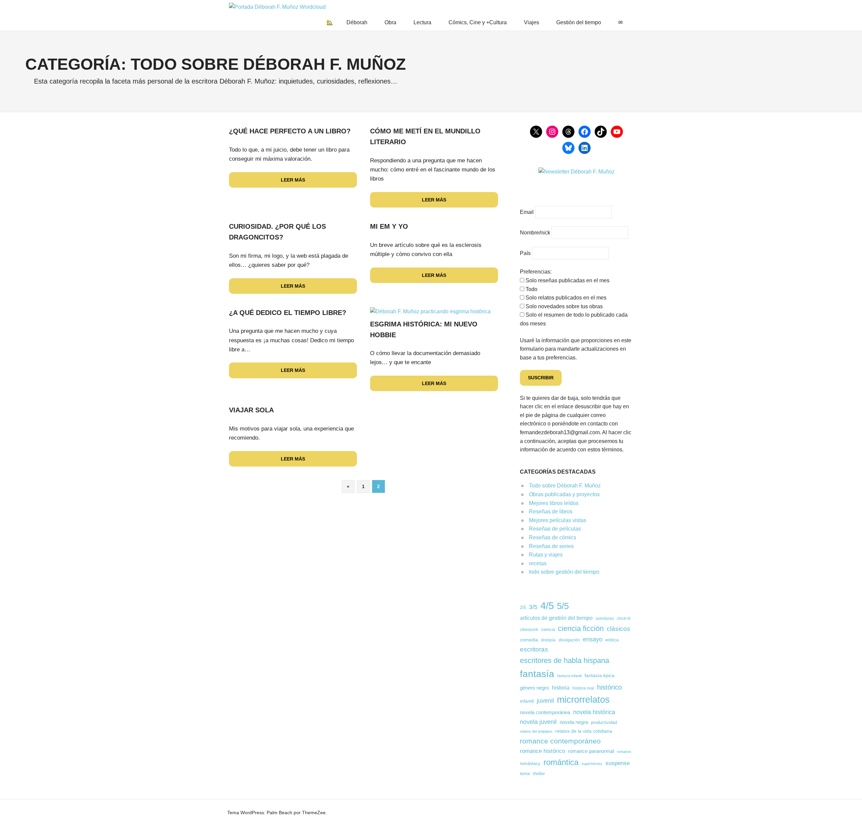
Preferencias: (536, 272)
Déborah (356, 22)
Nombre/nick (535, 232)
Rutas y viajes (546, 555)
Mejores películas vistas (557, 520)
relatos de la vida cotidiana (583, 731)
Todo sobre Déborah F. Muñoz (565, 485)
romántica (560, 762)
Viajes (531, 22)
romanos (624, 752)
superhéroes (592, 764)
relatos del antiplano (536, 731)
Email (527, 212)
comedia (529, 639)
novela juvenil (538, 722)
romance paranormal (591, 751)
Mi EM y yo (389, 226)
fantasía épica (600, 675)
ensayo (592, 639)
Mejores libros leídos (553, 503)
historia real (583, 688)
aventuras (605, 618)
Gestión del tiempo (578, 22)
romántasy (530, 763)
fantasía (537, 673)
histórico (609, 687)
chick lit (623, 618)
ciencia (548, 629)
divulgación (569, 640)
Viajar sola (251, 410)
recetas (537, 563)
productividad (604, 722)
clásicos (618, 628)
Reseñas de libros (550, 511)
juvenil (545, 700)
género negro (534, 688)
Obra (390, 22)
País (525, 253)
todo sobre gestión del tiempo (564, 572)
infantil (527, 701)
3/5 (533, 607)
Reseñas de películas (555, 529)
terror (525, 773)
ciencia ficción (581, 628)
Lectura (422, 22)
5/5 (563, 606)
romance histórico (542, 751)
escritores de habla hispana (564, 660)
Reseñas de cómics (552, 537)
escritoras (534, 649)
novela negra (574, 722)
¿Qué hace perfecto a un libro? (290, 131)
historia (560, 688)
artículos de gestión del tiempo (556, 618)
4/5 (547, 605)
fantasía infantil (569, 676)
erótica (612, 639)
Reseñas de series (551, 546)
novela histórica (594, 712)
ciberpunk (529, 629)
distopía (548, 640)
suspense (617, 763)
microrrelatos (583, 700)
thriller (539, 773)
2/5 (523, 607)
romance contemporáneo (560, 741)
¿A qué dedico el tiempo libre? (287, 312)
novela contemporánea (545, 712)
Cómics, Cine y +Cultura (478, 22)
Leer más (293, 180)
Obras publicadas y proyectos (564, 494)
